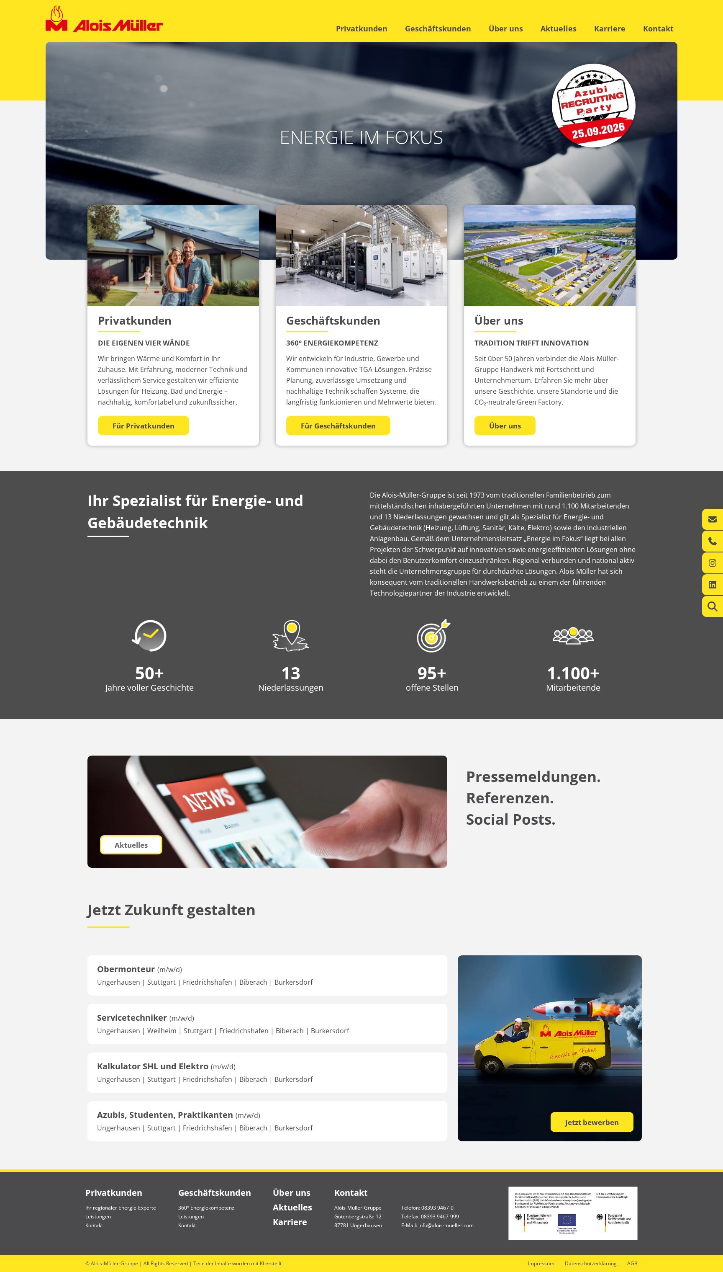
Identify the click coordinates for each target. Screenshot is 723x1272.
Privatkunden (361, 28)
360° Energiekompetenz (206, 1207)
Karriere (610, 28)
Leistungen (98, 1216)
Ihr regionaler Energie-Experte (120, 1207)
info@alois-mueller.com (446, 1225)
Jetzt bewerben (592, 1122)
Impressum (541, 1263)
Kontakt (658, 28)
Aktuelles (559, 28)
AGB (632, 1263)
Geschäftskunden (438, 28)
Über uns (506, 28)
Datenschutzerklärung (591, 1263)
